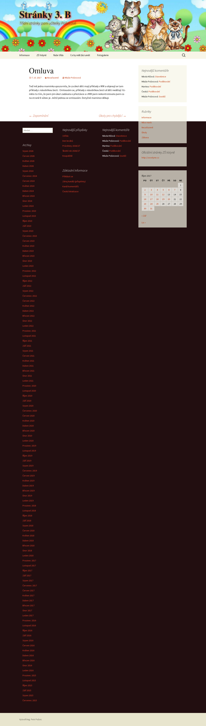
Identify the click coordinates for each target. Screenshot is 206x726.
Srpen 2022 (28, 290)
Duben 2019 (28, 485)
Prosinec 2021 (29, 330)
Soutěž (162, 96)
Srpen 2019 (28, 465)
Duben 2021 (28, 365)
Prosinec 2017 (29, 560)
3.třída (65, 135)
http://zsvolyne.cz (150, 157)
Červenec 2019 (30, 470)
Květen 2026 (28, 161)
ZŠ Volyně (41, 55)
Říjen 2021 (27, 340)
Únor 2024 (27, 200)
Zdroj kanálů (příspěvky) (74, 181)
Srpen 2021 (28, 350)
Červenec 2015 (30, 700)
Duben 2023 (28, 250)
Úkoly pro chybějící (112, 116)
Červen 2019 (28, 475)
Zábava (145, 137)
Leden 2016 (28, 670)
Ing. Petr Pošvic (34, 719)
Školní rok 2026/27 (71, 150)
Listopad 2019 (29, 450)
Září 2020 (27, 400)
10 (151, 194)
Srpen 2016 (28, 640)
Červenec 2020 (30, 410)
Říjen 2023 (27, 220)
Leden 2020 (28, 440)
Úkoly (144, 132)
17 (151, 199)
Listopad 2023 (29, 215)
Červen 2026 (28, 156)
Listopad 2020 (29, 390)
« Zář (144, 215)
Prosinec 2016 (29, 620)
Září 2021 (27, 345)
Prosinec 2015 (29, 675)
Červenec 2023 (30, 235)
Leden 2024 (28, 205)
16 (145, 199)
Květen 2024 (28, 185)
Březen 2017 (28, 605)
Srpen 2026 (28, 151)
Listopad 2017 (29, 565)
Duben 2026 (28, 166)
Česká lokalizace (70, 191)
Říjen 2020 (27, 395)
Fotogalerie (103, 55)
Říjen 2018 (27, 515)
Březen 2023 (28, 255)
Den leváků (67, 140)
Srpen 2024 (28, 170)
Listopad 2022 (29, 275)
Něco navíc (147, 122)
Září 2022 (27, 285)
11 (157, 194)
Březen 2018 (28, 545)
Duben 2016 (28, 655)
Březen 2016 (28, 660)
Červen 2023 (28, 240)
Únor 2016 (27, 665)
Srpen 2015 (28, 695)
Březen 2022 (28, 315)
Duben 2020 (28, 425)
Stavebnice (160, 76)
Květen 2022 (28, 305)
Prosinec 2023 (29, 210)
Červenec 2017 (30, 585)
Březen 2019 (28, 490)
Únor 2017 (27, 610)
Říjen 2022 (27, 280)
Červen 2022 (28, 300)
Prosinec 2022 (29, 270)
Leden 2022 (28, 325)
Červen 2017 (28, 590)
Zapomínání (38, 116)
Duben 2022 (28, 310)
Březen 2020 (28, 430)
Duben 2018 (28, 540)
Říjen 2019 (27, 455)
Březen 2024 (28, 195)
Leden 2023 (28, 265)
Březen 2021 (28, 370)
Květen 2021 (28, 360)
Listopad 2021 (29, 335)
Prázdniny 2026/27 (71, 145)
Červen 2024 (28, 180)
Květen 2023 (28, 245)
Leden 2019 (28, 500)
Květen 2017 (28, 595)
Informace (24, 55)
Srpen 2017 (28, 580)
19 (163, 199)
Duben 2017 (28, 600)
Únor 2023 (27, 260)
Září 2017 (27, 575)
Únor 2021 (27, 375)
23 (145, 203)
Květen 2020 (28, 420)
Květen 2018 (28, 535)
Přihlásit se (67, 176)
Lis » (144, 222)
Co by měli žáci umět (80, 55)
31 (151, 208)
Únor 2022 (27, 320)
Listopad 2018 (29, 510)
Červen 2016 (28, 645)
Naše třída (58, 55)
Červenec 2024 (30, 175)
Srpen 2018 (28, 525)
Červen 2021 (28, 355)
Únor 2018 (27, 550)
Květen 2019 (28, 480)
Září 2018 (27, 520)
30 (145, 208)
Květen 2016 (28, 650)
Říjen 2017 (27, 570)
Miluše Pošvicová (73, 77)
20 (169, 199)
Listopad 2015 (29, 680)
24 (151, 203)
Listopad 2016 (29, 625)
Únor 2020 (27, 435)
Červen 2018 (28, 530)
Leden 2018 (28, 555)
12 (163, 194)
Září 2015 (27, 690)
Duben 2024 (28, 190)
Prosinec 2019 (29, 445)
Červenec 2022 (30, 295)
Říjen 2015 (27, 685)
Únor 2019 (27, 495)
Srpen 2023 (28, 230)
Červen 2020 (28, 415)
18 (157, 199)
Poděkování (164, 81)
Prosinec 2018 (29, 505)
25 (157, 203)
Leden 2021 (28, 380)
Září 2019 (27, 460)
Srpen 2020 (28, 405)
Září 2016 (27, 635)
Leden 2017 (28, 615)
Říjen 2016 (27, 630)
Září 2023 (27, 225)
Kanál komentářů (70, 186)
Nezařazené (53, 77)
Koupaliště (67, 155)
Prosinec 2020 (29, 385)
